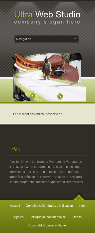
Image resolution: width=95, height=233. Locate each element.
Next (59, 96)
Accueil (15, 206)
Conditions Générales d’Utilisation (49, 206)
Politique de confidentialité (47, 217)
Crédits (77, 217)
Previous (33, 96)
